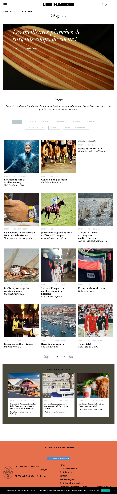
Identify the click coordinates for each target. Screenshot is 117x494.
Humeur (76, 122)
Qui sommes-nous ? (68, 469)
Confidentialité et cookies (71, 483)
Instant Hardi (93, 122)
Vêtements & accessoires (76, 127)
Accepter (105, 490)
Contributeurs (66, 472)
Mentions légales (67, 480)
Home (62, 465)
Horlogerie (61, 122)
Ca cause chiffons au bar (37, 122)
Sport (17, 122)
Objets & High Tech (35, 127)
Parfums (54, 127)
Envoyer (43, 470)
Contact (63, 476)
